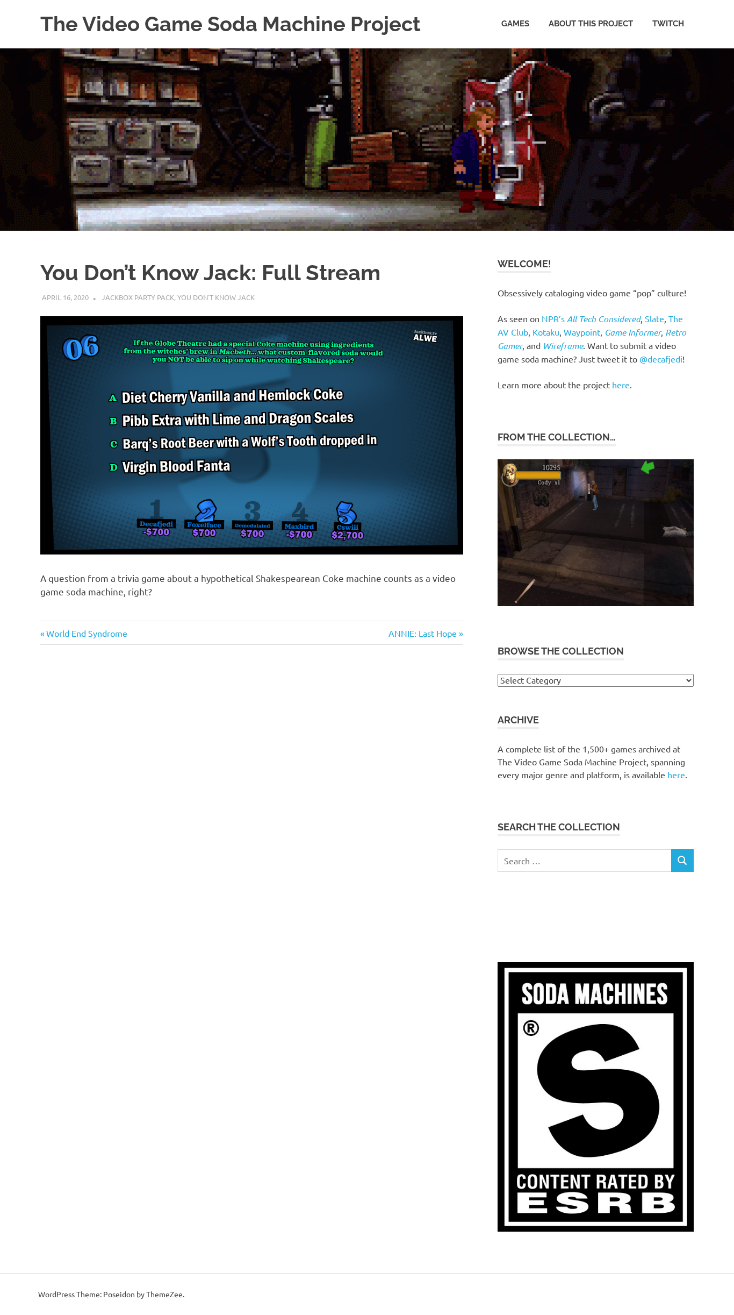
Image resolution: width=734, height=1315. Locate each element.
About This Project (591, 24)
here (621, 384)
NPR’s (591, 318)
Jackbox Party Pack (138, 297)
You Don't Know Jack (216, 297)
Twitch (668, 24)
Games (515, 24)
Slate (654, 318)
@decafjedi (660, 358)
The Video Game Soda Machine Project (230, 24)
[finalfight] (596, 602)
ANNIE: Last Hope (422, 633)
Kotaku (545, 331)
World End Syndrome (86, 633)
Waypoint (582, 331)
